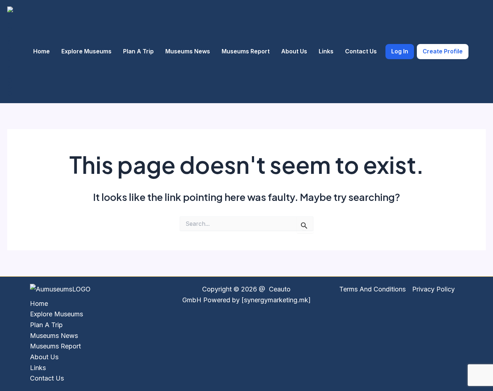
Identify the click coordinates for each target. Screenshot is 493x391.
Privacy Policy (433, 289)
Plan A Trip (138, 51)
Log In (399, 51)
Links (326, 51)
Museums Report (246, 51)
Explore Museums (86, 51)
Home (41, 51)
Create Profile (443, 51)
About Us (294, 51)
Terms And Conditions (372, 289)
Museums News (187, 51)
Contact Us (361, 51)
